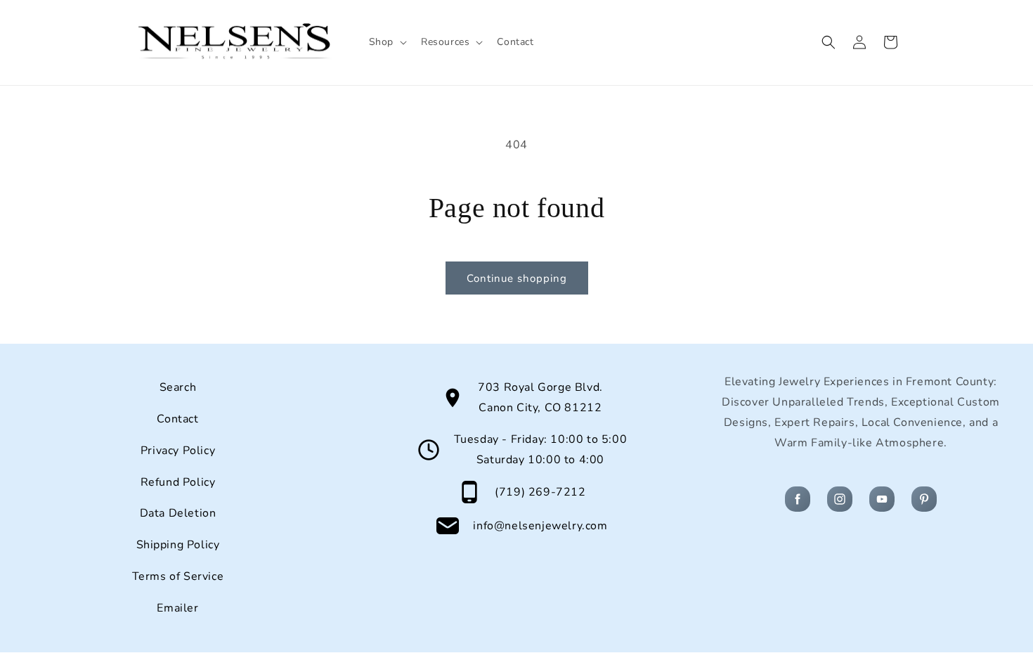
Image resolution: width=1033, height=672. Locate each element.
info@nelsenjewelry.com (540, 526)
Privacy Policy (178, 450)
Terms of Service (178, 576)
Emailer (177, 608)
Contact (177, 419)
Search (178, 387)
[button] (386, 42)
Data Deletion (178, 513)
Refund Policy (178, 482)
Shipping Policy (178, 545)
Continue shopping (517, 278)
